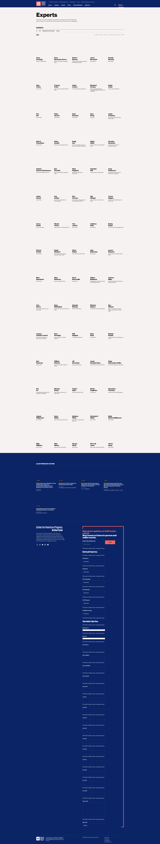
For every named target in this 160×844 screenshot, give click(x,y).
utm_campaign (86, 665)
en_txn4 (84, 728)
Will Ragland (87, 488)
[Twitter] (37, 544)
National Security (54, 2)
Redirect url (85, 628)
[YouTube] (43, 544)
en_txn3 (84, 717)
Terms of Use (106, 837)
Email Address (88, 541)
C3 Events (85, 568)
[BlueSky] (48, 544)
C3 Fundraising (86, 579)
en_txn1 (84, 696)
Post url (84, 636)
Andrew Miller (73, 487)
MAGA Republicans (63, 2)
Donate (120, 5)
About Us (87, 5)
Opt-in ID (84, 822)
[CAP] (40, 839)
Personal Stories (77, 5)
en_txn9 (84, 780)
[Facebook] (40, 544)
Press (69, 5)
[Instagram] (45, 544)
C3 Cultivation (86, 589)
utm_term (84, 686)
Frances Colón (116, 490)
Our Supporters (107, 840)
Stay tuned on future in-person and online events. (99, 534)
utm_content (85, 676)
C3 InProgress (86, 600)
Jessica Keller (111, 490)
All (40, 30)
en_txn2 (84, 707)
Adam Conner (38, 490)
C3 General (85, 558)
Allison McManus (68, 487)
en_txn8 (84, 770)
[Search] (115, 5)
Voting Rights (72, 2)
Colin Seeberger (61, 487)
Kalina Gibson (106, 490)
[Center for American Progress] (38, 3)
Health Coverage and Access (87, 2)
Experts (56, 5)
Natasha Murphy (39, 512)
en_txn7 (84, 759)
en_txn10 (84, 790)
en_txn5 (84, 738)
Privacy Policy (106, 838)
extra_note (85, 801)
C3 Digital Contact (87, 610)
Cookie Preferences (107, 841)
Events (63, 5)
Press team (74, 21)
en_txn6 (84, 749)
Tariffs (78, 2)
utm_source (85, 644)
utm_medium (85, 655)
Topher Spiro (44, 512)
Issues (50, 5)
